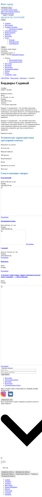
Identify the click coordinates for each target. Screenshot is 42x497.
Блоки (7, 73)
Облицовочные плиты (12, 385)
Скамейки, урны (10, 74)
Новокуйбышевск (11, 487)
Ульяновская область (8, 476)
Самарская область (8, 472)
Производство (14, 42)
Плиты (7, 71)
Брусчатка (8, 63)
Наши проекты (10, 32)
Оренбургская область (23, 472)
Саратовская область (22, 474)
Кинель (7, 489)
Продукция (9, 25)
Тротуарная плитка (15, 60)
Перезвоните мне (7, 400)
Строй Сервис (10, 11)
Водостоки (8, 67)
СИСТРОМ (5, 78)
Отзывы (12, 40)
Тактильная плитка (15, 62)
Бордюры (8, 65)
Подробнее (4, 217)
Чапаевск (8, 494)
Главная (7, 23)
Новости (8, 34)
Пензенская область (8, 474)
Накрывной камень (11, 69)
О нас (7, 38)
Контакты (8, 36)
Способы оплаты (11, 31)
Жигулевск (9, 485)
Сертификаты (14, 43)
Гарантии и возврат (16, 29)
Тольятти (8, 481)
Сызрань (8, 483)
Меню (3, 47)
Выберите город (7, 8)
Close (3, 20)
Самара (7, 480)
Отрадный (8, 491)
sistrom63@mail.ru (18, 55)
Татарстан (34, 474)
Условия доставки (11, 27)
